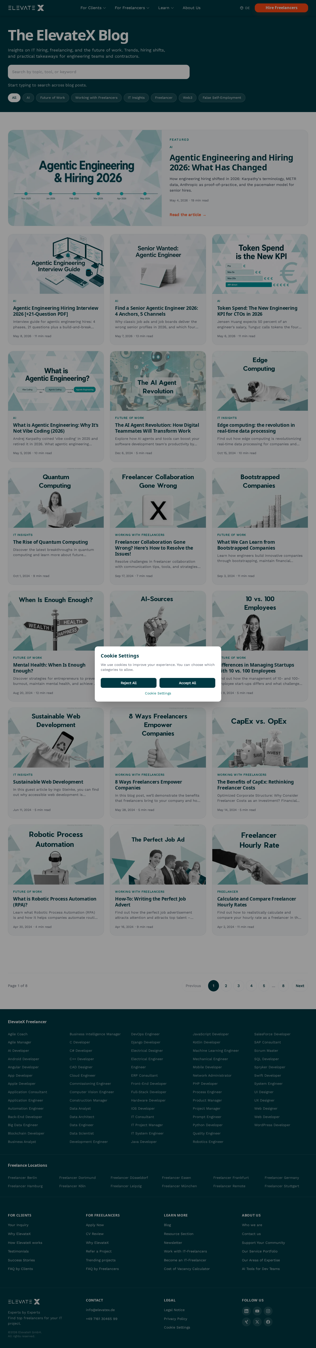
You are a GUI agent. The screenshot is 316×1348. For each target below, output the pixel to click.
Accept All (187, 683)
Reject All (129, 683)
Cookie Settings (158, 693)
